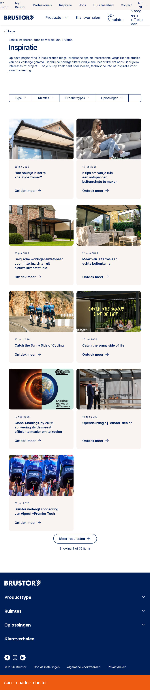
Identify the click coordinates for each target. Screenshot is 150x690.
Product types (75, 98)
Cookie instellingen (47, 667)
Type (18, 98)
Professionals (42, 5)
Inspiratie (65, 5)
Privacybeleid (117, 667)
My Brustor (20, 5)
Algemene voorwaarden (83, 667)
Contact (126, 5)
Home (11, 31)
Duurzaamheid (103, 5)
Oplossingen (109, 98)
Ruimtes (43, 98)
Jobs (82, 5)
